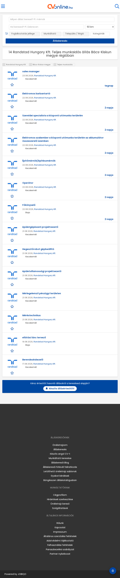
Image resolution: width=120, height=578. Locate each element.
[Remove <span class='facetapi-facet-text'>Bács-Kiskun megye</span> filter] (30, 64)
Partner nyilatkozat (60, 553)
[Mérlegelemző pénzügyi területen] (12, 298)
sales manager (31, 71)
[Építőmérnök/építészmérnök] (12, 165)
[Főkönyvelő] (12, 209)
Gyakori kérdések (60, 475)
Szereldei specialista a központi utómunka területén (52, 115)
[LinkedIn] (63, 428)
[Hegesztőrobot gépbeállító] (12, 253)
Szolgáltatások (60, 508)
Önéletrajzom (60, 445)
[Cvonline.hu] (60, 5)
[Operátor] (12, 187)
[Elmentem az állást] (12, 84)
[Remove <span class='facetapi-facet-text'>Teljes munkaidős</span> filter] (55, 64)
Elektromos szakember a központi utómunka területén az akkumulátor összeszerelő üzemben (63, 139)
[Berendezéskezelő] (12, 364)
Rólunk (60, 523)
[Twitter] (68, 428)
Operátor (27, 182)
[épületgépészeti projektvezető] (12, 231)
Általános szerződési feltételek (60, 536)
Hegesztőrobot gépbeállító (38, 249)
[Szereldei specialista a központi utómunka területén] (12, 120)
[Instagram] (58, 428)
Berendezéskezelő (32, 359)
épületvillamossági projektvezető (41, 271)
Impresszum (60, 531)
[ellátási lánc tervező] (12, 342)
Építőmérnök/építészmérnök (38, 160)
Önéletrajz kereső (60, 503)
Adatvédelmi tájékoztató (60, 540)
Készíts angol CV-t (60, 453)
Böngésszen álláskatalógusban (60, 480)
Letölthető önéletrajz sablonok (60, 471)
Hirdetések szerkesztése (60, 499)
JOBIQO (22, 574)
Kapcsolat (60, 527)
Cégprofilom (60, 495)
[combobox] (61, 19)
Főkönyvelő (28, 205)
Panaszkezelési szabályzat (60, 549)
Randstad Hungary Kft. (45, 75)
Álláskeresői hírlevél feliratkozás (60, 467)
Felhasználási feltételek (60, 545)
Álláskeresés (60, 449)
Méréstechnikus (31, 315)
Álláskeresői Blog (60, 462)
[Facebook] (53, 428)
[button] (7, 33)
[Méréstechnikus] (12, 320)
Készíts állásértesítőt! (61, 388)
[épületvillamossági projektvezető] (12, 275)
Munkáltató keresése (60, 458)
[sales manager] (12, 76)
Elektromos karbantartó (36, 93)
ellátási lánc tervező (34, 337)
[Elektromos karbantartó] (12, 98)
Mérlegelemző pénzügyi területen (41, 293)
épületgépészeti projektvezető (40, 227)
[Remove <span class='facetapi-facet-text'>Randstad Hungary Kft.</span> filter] (3, 64)
